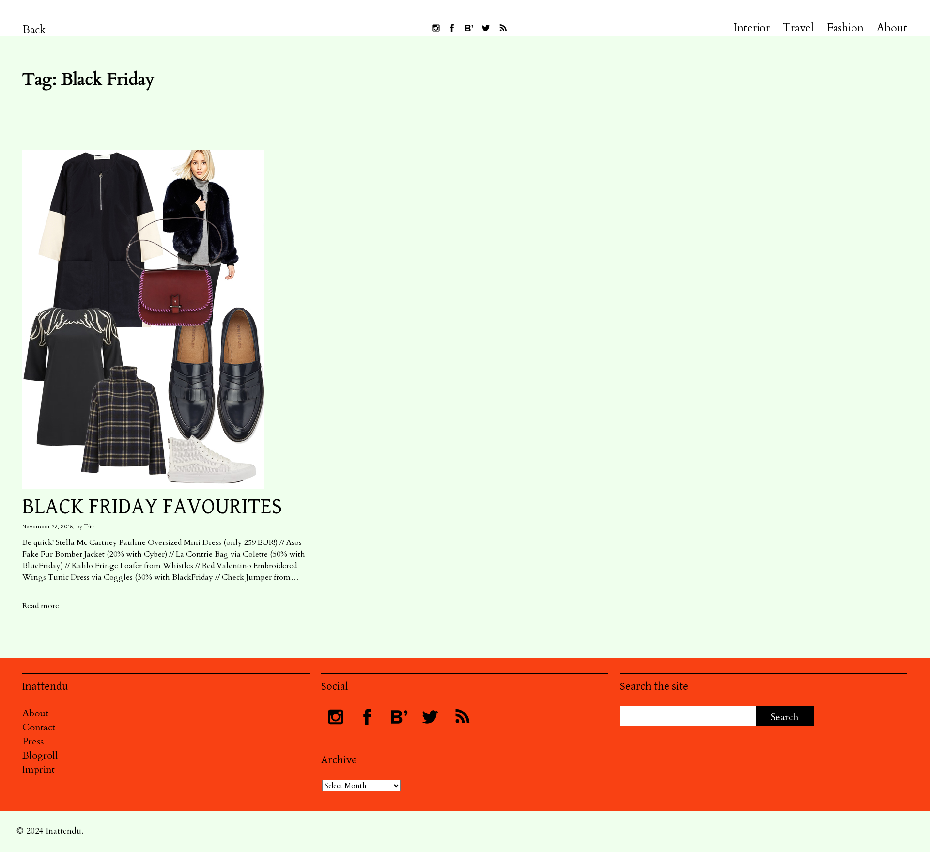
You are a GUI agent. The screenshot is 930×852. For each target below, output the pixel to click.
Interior (751, 28)
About (892, 28)
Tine (89, 526)
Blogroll (40, 755)
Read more (40, 606)
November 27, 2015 (47, 526)
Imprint (38, 769)
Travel (798, 28)
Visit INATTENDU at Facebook (452, 28)
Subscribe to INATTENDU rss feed (503, 28)
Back (34, 29)
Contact (38, 727)
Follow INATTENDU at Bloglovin (469, 28)
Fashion (845, 28)
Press (33, 741)
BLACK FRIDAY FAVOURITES (152, 507)
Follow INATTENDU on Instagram (436, 28)
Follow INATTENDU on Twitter (486, 28)
